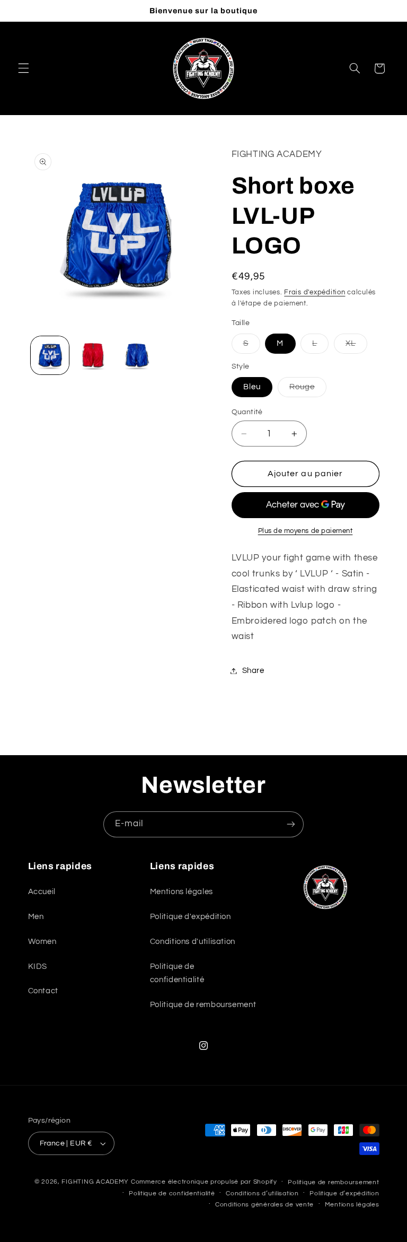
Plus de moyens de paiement (305, 531)
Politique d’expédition (344, 1193)
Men (36, 917)
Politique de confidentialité (177, 973)
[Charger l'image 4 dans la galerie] (137, 355)
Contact (43, 991)
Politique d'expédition (190, 917)
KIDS (38, 966)
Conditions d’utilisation (262, 1193)
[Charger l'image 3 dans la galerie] (93, 355)
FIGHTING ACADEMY (95, 1182)
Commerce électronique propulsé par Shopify (204, 1182)
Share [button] (253, 671)
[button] (23, 68)
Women (42, 942)
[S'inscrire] (291, 824)
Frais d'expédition (314, 292)
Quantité (247, 412)
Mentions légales (181, 892)
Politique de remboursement (203, 1005)
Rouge (307, 389)
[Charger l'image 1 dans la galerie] (50, 355)
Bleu (252, 387)
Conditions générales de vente (264, 1205)
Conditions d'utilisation (192, 942)
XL (356, 346)
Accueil (42, 892)
